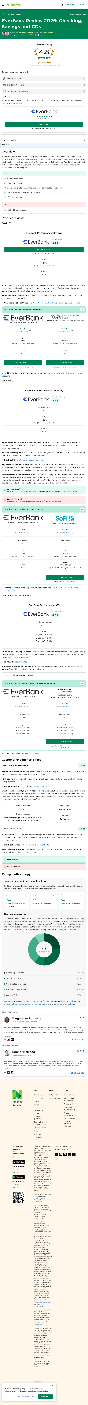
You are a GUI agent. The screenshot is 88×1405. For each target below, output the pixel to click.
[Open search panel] (62, 4)
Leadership (38, 1098)
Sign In (70, 4)
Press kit (37, 1134)
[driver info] (67, 341)
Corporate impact (38, 1106)
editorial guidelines (65, 1004)
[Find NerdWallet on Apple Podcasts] (69, 1154)
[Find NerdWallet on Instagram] (65, 1154)
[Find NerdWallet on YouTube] (60, 1154)
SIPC (40, 1284)
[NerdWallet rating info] (30, 331)
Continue (45, 1397)
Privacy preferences (68, 1114)
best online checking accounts (30, 460)
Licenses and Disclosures (41, 1201)
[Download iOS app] (18, 1162)
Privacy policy (69, 1104)
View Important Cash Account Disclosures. (43, 1322)
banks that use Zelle (57, 477)
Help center (54, 1095)
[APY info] (72, 727)
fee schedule (47, 1302)
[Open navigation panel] (3, 5)
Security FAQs (55, 1098)
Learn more (48, 124)
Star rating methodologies (40, 1123)
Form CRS (37, 1293)
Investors (38, 1138)
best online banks (41, 786)
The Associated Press (55, 1030)
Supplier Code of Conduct (69, 1099)
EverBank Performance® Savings (44, 233)
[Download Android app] (18, 1177)
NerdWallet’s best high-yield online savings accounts (57, 303)
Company (38, 1095)
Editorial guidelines (38, 1117)
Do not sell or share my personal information (69, 1122)
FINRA (36, 1284)
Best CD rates (21, 662)
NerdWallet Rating (63, 331)
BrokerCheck (38, 1306)
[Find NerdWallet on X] (56, 1154)
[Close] (52, 1385)
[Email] (83, 1017)
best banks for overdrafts (37, 845)
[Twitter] (81, 1017)
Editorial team (40, 1128)
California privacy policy (69, 1108)
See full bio (77, 1039)
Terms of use (69, 1095)
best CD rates (33, 754)
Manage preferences (26, 1397)
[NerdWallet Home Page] (14, 5)
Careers (37, 1101)
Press (36, 1131)
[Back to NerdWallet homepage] (3, 14)
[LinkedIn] (83, 1051)
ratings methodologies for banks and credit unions (26, 1004)
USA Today (68, 1030)
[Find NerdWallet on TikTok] (74, 1154)
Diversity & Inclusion (38, 1112)
